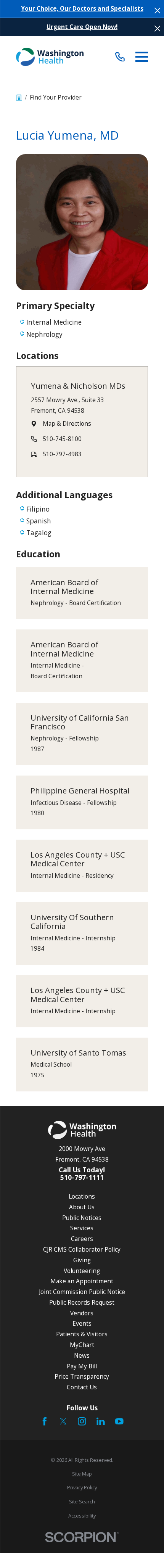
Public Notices (81, 1217)
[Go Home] (19, 97)
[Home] (50, 57)
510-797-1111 (82, 1177)
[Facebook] (44, 1421)
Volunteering (82, 1271)
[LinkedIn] (100, 1421)
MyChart (82, 1345)
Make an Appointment (81, 1281)
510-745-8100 (62, 439)
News (82, 1355)
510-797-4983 (62, 454)
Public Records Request (81, 1302)
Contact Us (82, 1387)
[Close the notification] (157, 10)
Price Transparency (82, 1376)
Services (81, 1228)
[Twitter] (63, 1421)
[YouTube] (119, 1421)
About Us (82, 1207)
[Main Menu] (141, 56)
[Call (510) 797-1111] (120, 57)
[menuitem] (82, 1473)
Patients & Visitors (82, 1334)
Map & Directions (67, 423)
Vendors (81, 1313)
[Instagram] (82, 1421)
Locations (82, 1196)
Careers (82, 1238)
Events (82, 1323)
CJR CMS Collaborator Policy (82, 1249)
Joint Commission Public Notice (82, 1291)
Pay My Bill (82, 1366)
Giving (82, 1260)
